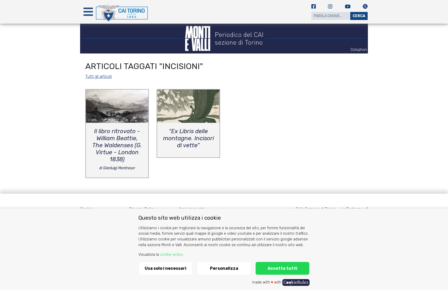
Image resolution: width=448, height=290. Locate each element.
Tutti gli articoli (98, 76)
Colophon (359, 50)
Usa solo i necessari (165, 268)
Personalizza (224, 268)
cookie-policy (171, 254)
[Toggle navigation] (88, 12)
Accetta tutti (282, 268)
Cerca (359, 16)
